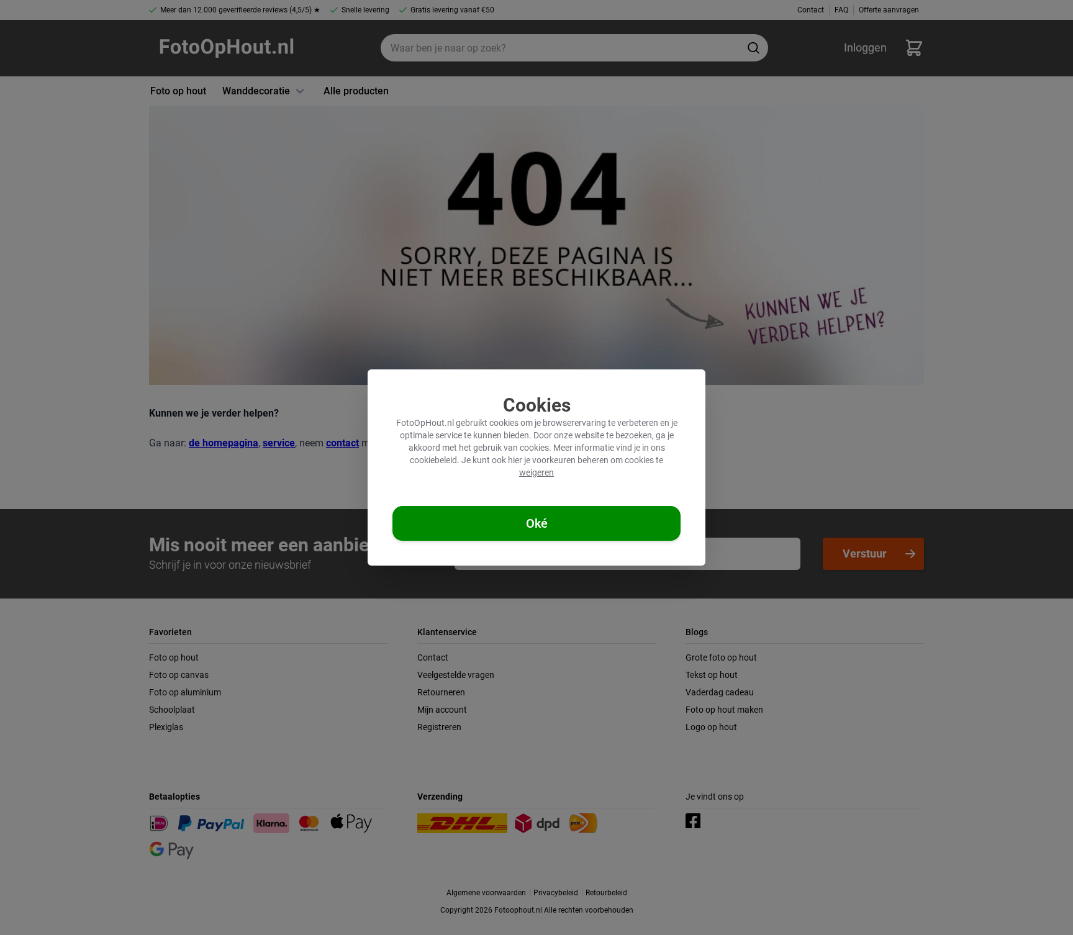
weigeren (536, 472)
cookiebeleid (433, 460)
